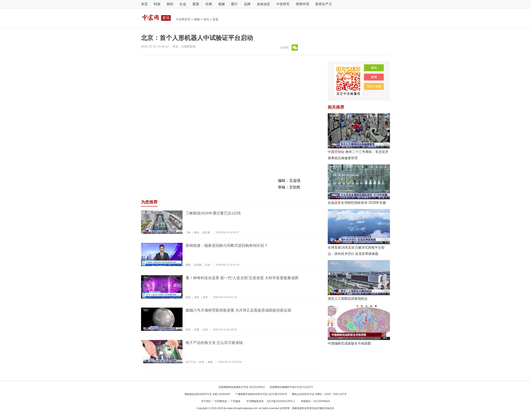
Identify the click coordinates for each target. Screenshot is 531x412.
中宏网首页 (183, 19)
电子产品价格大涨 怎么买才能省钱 (214, 343)
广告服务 (236, 401)
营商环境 (302, 4)
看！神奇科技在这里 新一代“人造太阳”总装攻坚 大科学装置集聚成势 (242, 278)
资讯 (206, 19)
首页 (144, 4)
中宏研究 (283, 4)
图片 (234, 4)
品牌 (247, 4)
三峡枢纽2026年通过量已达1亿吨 (213, 213)
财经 (170, 4)
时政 (157, 4)
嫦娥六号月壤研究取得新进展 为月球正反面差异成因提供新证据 (238, 310)
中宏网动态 (221, 401)
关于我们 (206, 401)
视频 (221, 4)
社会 (183, 4)
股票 (195, 4)
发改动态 (263, 4)
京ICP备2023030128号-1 (281, 401)
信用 (208, 4)
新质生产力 (323, 4)
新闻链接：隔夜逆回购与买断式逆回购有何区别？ (227, 245)
